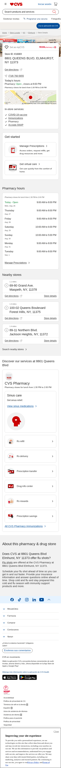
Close (56, 731)
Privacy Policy (33, 762)
